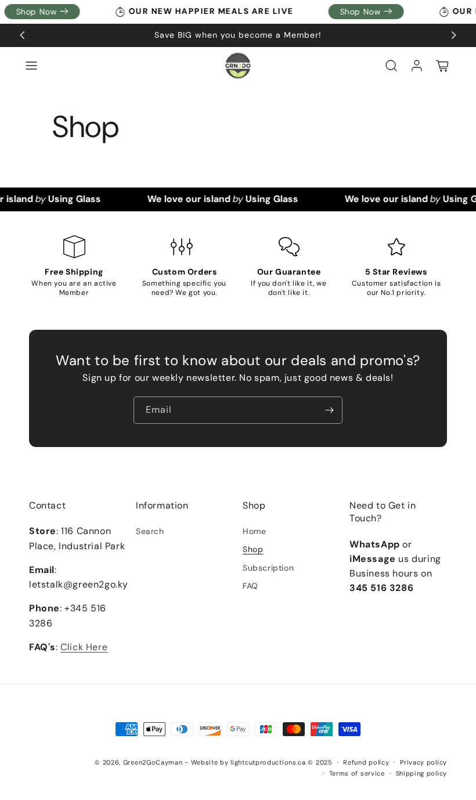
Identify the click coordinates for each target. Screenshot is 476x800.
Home (254, 531)
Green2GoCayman (153, 762)
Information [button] (162, 505)
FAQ (250, 586)
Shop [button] (254, 505)
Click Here (83, 647)
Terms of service (357, 773)
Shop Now (355, 11)
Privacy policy (423, 762)
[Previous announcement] (22, 35)
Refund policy (366, 762)
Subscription (268, 568)
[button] (31, 65)
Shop (253, 549)
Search (150, 531)
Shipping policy (422, 773)
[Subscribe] (329, 410)
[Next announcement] (453, 35)
